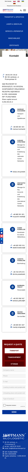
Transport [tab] (14, 351)
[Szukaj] (20, 10)
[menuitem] (8, 1)
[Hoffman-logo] (11, 10)
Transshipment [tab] (14, 357)
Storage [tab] (14, 364)
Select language (8, 1)
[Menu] (24, 10)
